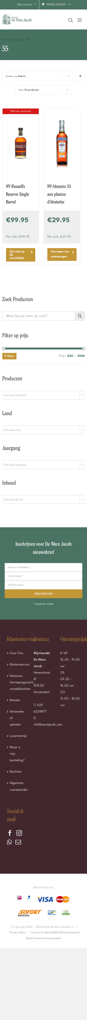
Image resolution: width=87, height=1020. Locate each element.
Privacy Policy (17, 932)
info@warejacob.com (48, 724)
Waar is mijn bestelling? (17, 754)
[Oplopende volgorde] (80, 76)
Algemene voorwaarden (17, 786)
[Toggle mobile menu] (79, 20)
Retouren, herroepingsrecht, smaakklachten (17, 682)
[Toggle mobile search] (70, 20)
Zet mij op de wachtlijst (17, 254)
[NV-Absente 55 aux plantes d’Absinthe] (62, 143)
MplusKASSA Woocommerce (61, 932)
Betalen (15, 700)
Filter (9, 356)
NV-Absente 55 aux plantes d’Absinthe (59, 194)
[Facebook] (10, 833)
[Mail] (18, 842)
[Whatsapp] (9, 842)
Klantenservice (17, 664)
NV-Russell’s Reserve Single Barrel (17, 194)
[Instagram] (19, 833)
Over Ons (16, 653)
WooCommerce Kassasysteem (43, 938)
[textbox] (43, 395)
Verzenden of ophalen (17, 718)
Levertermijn (17, 736)
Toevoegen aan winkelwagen (60, 254)
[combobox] (43, 395)
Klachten (16, 771)
